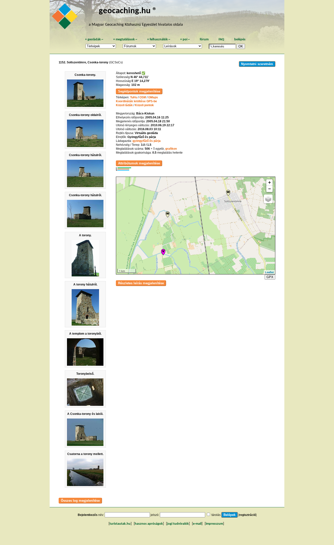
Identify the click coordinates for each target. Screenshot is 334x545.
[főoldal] (65, 17)
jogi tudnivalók (178, 523)
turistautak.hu (120, 523)
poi (185, 39)
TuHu (133, 97)
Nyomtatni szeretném (257, 64)
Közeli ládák (124, 105)
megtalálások (125, 39)
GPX (270, 277)
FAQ (221, 39)
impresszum (214, 523)
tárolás (216, 515)
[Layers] (268, 198)
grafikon (171, 148)
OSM (142, 97)
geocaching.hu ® (128, 11)
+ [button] (269, 182)
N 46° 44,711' (140, 77)
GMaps (153, 97)
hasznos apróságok (149, 523)
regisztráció (247, 515)
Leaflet (269, 272)
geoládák (94, 39)
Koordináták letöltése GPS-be (136, 101)
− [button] (269, 188)
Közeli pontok (144, 105)
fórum (204, 39)
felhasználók (159, 39)
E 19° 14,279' (141, 81)
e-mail (197, 523)
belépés (239, 39)
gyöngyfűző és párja (147, 141)
